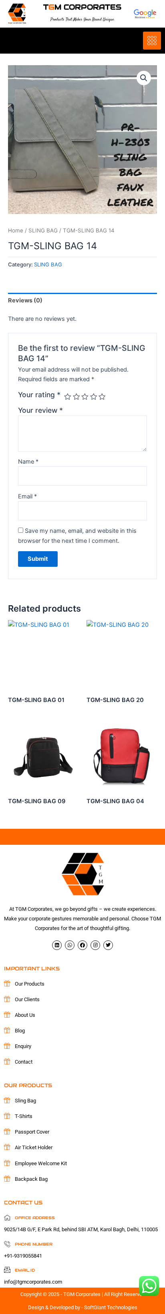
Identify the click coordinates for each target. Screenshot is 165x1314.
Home (15, 230)
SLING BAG (43, 230)
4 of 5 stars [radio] (93, 396)
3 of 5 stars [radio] (85, 396)
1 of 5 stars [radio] (67, 396)
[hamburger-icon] (152, 41)
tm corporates (82, 7)
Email (27, 496)
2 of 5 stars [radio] (76, 396)
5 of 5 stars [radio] (102, 396)
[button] (144, 78)
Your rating (39, 394)
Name (28, 461)
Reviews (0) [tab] (25, 300)
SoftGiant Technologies (110, 1307)
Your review (40, 410)
